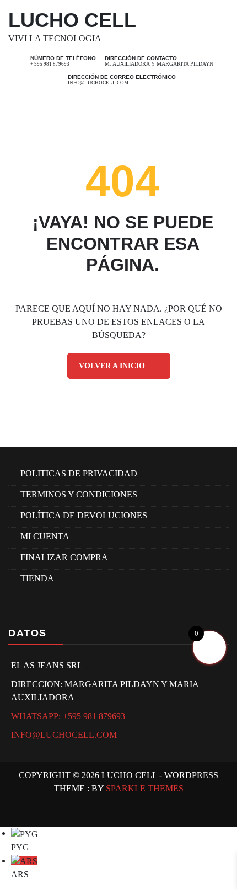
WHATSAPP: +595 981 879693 (68, 716)
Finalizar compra (64, 557)
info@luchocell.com (98, 82)
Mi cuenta (44, 536)
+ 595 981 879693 (49, 64)
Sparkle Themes (145, 788)
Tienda (37, 578)
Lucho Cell (72, 20)
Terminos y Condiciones (78, 494)
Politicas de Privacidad (78, 473)
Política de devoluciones (83, 515)
